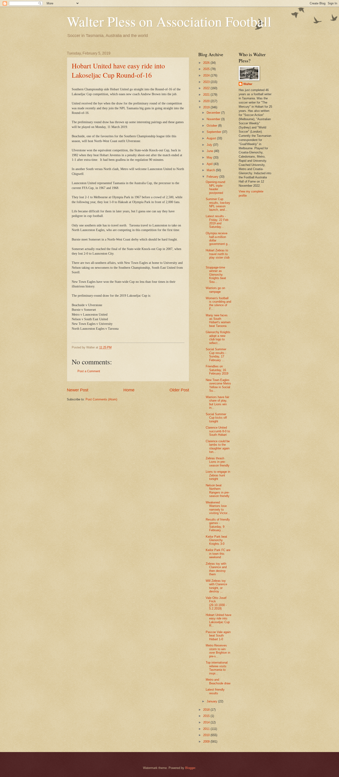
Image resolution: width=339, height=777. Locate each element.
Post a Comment (88, 371)
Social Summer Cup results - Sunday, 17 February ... (216, 354)
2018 (207, 709)
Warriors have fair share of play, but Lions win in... (217, 402)
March (211, 170)
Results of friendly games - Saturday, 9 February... (218, 525)
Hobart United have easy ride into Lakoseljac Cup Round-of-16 (118, 70)
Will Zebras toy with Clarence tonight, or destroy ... (216, 586)
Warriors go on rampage (215, 289)
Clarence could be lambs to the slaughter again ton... (218, 446)
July (210, 144)
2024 (207, 75)
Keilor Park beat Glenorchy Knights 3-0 (216, 540)
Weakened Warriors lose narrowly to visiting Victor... (218, 508)
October (212, 125)
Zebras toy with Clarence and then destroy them (216, 569)
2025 (207, 69)
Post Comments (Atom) (101, 399)
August (212, 138)
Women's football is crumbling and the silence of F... (218, 303)
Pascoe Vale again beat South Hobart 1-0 (218, 635)
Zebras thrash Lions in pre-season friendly (217, 462)
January (212, 701)
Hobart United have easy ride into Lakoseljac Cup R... (218, 620)
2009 (207, 741)
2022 (207, 88)
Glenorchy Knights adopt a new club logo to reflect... (218, 337)
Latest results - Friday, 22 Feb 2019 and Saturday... (217, 221)
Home (128, 390)
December (214, 112)
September (214, 132)
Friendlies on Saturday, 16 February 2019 (217, 370)
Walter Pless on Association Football (169, 21)
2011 (207, 729)
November (214, 119)
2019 (207, 107)
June (210, 151)
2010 (207, 735)
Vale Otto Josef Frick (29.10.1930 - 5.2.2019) (216, 603)
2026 (207, 62)
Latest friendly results (215, 691)
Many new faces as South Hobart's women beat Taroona (218, 321)
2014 (207, 722)
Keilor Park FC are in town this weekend (218, 553)
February (213, 176)
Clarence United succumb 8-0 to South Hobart (218, 431)
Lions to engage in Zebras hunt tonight (218, 475)
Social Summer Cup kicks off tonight (216, 417)
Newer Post (77, 390)
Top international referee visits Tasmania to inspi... (217, 668)
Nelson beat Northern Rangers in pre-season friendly (217, 491)
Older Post (179, 390)
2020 (207, 101)
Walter (247, 84)
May (210, 157)
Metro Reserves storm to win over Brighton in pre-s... (218, 651)
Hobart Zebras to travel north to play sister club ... (217, 256)
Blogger (190, 768)
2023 (207, 82)
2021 (207, 94)
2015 (207, 716)
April (210, 164)
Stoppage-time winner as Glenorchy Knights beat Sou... (216, 274)
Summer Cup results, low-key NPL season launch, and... (218, 204)
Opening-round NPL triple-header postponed (215, 187)
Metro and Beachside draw (218, 681)
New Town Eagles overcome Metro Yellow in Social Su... (218, 385)
